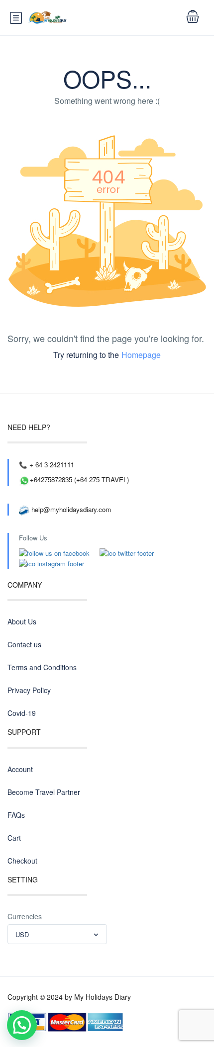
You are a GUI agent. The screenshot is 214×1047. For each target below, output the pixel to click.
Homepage (141, 354)
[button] (22, 1025)
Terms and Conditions (42, 667)
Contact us (24, 644)
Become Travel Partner (43, 792)
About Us (21, 621)
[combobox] (57, 934)
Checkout (22, 861)
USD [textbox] (22, 934)
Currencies (24, 916)
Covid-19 (21, 713)
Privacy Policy (29, 690)
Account (20, 769)
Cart (14, 838)
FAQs (16, 815)
